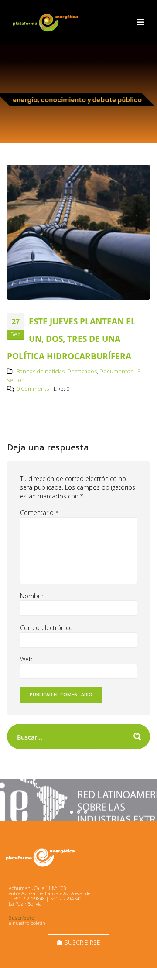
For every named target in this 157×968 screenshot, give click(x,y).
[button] (140, 22)
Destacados (82, 371)
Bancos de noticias (41, 371)
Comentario (39, 512)
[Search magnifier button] (137, 736)
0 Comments (33, 388)
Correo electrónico (46, 628)
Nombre (32, 596)
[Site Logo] (46, 22)
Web (26, 659)
